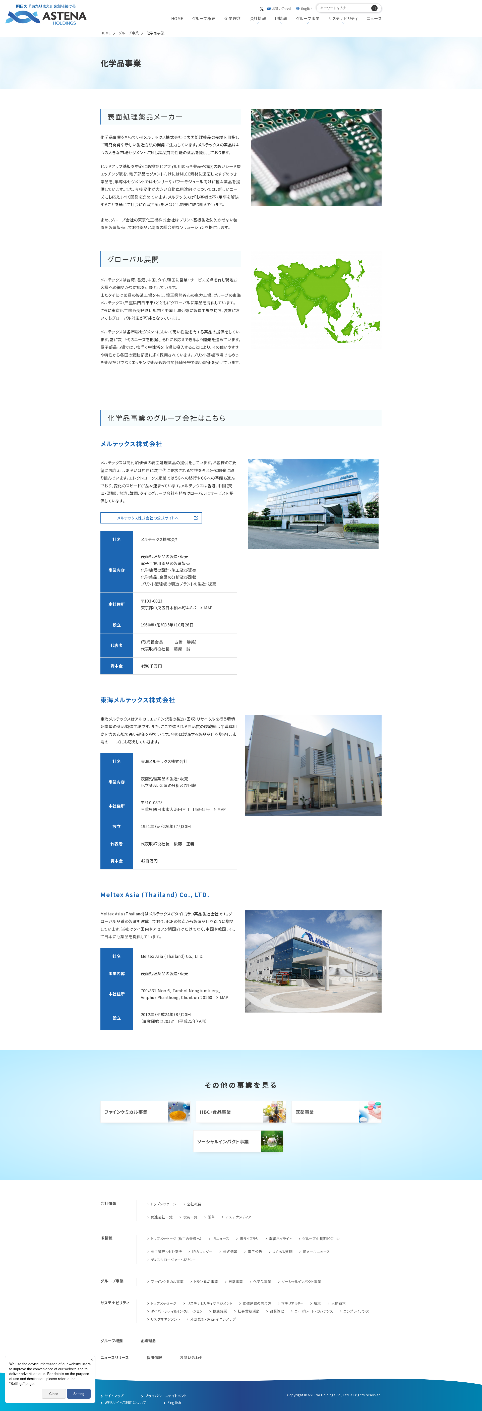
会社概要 (194, 1203)
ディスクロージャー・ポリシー (173, 1259)
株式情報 (230, 1251)
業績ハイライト (280, 1238)
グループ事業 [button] (308, 18)
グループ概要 (204, 18)
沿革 (211, 1216)
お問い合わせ (282, 8)
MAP (208, 608)
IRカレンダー (202, 1251)
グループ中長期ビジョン (320, 1238)
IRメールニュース (316, 1251)
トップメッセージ (164, 1203)
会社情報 (108, 1203)
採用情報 (154, 1357)
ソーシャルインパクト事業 (223, 1141)
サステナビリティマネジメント (209, 1303)
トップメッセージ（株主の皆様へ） (176, 1238)
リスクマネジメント (165, 1319)
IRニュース (220, 1238)
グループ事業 (112, 1280)
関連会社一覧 (162, 1216)
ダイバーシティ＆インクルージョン (177, 1311)
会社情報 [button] (258, 18)
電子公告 (255, 1251)
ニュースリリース (114, 1357)
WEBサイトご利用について (125, 1402)
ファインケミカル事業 (126, 1111)
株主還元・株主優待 (166, 1251)
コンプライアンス (356, 1311)
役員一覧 (190, 1216)
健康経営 (220, 1311)
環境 (317, 1303)
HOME (177, 18)
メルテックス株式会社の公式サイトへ (148, 517)
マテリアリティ (292, 1303)
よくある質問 (283, 1251)
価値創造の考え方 (257, 1303)
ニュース (374, 18)
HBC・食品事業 (215, 1111)
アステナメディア (238, 1216)
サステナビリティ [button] (343, 18)
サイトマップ (114, 1395)
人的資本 (338, 1303)
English (307, 8)
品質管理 (277, 1311)
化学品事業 (262, 1281)
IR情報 (106, 1238)
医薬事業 (304, 1111)
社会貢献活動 (249, 1311)
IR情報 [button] (281, 18)
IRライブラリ (249, 1238)
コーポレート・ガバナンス (313, 1311)
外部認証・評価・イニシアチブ (213, 1319)
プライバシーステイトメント (166, 1395)
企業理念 (232, 18)
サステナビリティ (115, 1302)
